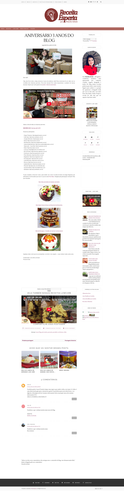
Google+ (85, 144)
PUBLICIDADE (58, 2)
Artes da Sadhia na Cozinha (89, 299)
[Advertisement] (49, 278)
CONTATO (34, 2)
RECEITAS (8, 28)
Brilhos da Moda (31, 415)
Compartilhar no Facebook (32, 328)
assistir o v (49, 84)
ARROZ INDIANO (64, 370)
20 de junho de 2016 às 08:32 (33, 386)
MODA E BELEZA (24, 28)
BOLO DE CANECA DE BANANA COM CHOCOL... (48, 371)
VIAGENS (32, 28)
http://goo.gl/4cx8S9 (35, 128)
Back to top (98, 488)
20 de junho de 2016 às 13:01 (33, 407)
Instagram (85, 139)
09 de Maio (51, 176)
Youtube (91, 139)
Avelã (29, 384)
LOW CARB (15, 28)
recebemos (60, 332)
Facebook (98, 139)
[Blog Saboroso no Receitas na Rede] (92, 319)
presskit (55, 332)
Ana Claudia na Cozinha (88, 296)
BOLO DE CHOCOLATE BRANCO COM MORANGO (94, 245)
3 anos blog (38, 332)
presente (50, 332)
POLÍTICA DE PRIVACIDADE (46, 2)
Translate (94, 41)
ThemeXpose (34, 488)
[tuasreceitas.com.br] (93, 312)
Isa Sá (29, 405)
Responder (74, 398)
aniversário (44, 332)
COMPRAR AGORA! (91, 118)
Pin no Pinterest (70, 328)
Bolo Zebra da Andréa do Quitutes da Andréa (49, 182)
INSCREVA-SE (27, 128)
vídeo (65, 332)
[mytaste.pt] (86, 316)
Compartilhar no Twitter (53, 328)
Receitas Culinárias (87, 301)
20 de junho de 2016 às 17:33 (33, 426)
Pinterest (98, 144)
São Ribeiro (31, 424)
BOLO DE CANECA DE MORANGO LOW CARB (28, 371)
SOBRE (65, 2)
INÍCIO (23, 2)
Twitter (91, 144)
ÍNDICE (28, 2)
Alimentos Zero (87, 293)
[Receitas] (92, 316)
